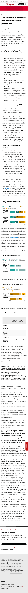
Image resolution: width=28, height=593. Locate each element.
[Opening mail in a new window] (17, 51)
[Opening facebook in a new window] (10, 51)
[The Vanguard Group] (10, 5)
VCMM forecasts (14, 237)
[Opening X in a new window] (3, 51)
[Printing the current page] (20, 51)
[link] (26, 4)
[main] (14, 280)
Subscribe (21, 4)
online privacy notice (9, 547)
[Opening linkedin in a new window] (6, 51)
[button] (3, 4)
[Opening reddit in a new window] (13, 51)
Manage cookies (5, 588)
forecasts (6, 188)
